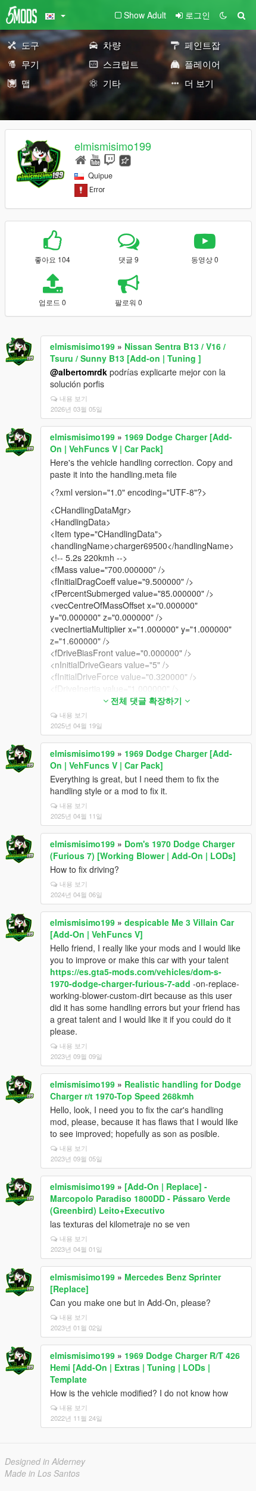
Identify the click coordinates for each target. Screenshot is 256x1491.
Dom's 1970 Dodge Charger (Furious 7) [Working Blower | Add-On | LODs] (143, 850)
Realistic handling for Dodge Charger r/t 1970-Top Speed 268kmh (145, 1090)
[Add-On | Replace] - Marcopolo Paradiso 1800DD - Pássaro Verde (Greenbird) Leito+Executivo (140, 1198)
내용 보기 (74, 398)
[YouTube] (95, 159)
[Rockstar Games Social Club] (125, 159)
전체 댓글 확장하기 (146, 700)
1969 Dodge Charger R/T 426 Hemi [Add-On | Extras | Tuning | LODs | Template (145, 1367)
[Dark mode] (223, 15)
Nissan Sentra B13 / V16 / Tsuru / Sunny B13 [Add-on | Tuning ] (138, 352)
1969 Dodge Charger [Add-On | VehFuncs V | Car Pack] (141, 443)
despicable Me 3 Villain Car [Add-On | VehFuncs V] (142, 928)
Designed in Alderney (45, 1461)
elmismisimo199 (112, 146)
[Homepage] (80, 159)
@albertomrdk (78, 372)
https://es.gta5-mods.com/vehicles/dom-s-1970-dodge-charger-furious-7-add (135, 977)
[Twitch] (109, 159)
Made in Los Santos (42, 1473)
